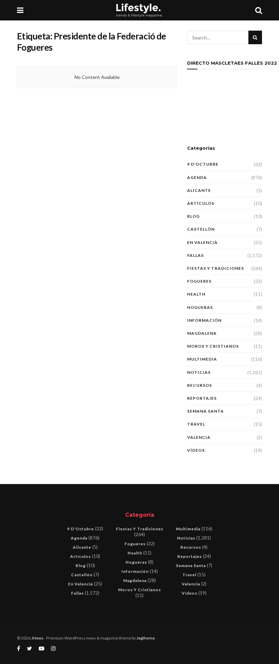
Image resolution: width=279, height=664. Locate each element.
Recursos (199, 385)
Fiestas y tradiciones (215, 268)
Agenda (197, 177)
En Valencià (202, 242)
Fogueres (199, 281)
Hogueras (200, 307)
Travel (196, 424)
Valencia (199, 437)
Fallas (195, 255)
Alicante (199, 190)
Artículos (200, 203)
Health (196, 294)
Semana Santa (205, 411)
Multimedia (202, 359)
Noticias (199, 372)
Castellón (201, 229)
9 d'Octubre (202, 164)
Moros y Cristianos (213, 346)
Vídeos (196, 450)
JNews (37, 638)
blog (193, 216)
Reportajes (202, 398)
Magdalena (202, 333)
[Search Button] (255, 37)
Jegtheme (145, 638)
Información (204, 320)
